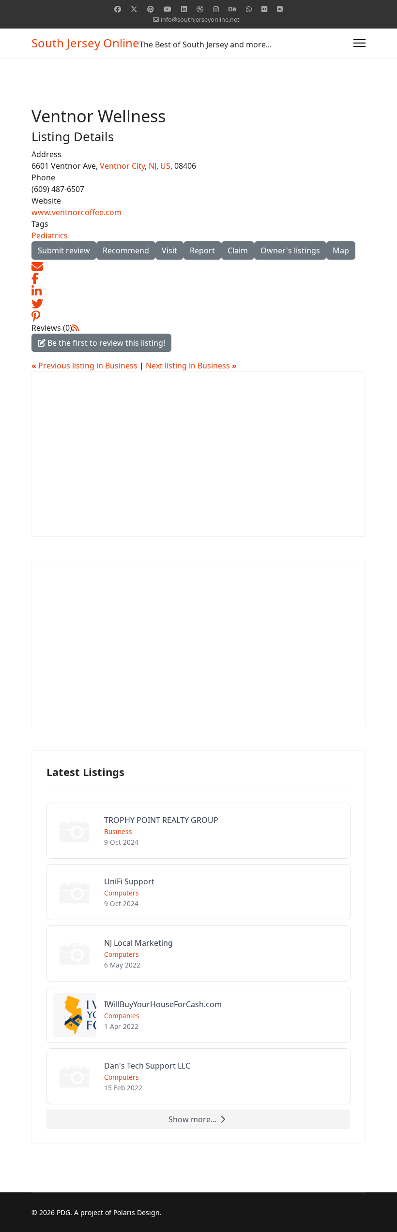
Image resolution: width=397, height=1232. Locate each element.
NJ (152, 166)
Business (118, 831)
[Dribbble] (200, 9)
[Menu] (359, 43)
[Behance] (232, 9)
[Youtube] (167, 9)
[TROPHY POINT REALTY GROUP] (198, 830)
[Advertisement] (198, 454)
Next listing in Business (191, 365)
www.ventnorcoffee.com (76, 212)
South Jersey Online (85, 43)
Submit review (64, 250)
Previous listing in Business (85, 365)
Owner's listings (290, 250)
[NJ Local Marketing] (198, 953)
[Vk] (280, 9)
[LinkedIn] (36, 290)
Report (202, 250)
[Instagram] (216, 9)
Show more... (192, 1119)
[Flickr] (264, 9)
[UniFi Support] (198, 892)
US (165, 166)
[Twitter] (134, 9)
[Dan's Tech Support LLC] (198, 1076)
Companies (121, 1015)
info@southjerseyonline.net (200, 19)
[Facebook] (117, 9)
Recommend (126, 250)
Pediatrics (49, 235)
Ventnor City (122, 166)
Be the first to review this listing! (105, 342)
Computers (121, 892)
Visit (169, 250)
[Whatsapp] (249, 9)
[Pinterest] (150, 9)
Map (341, 250)
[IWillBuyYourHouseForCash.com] (198, 1014)
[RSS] (75, 328)
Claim (238, 250)
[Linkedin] (184, 9)
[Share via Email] (37, 265)
